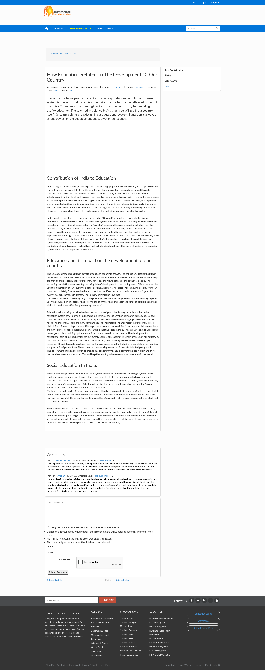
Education (70, 53)
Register (215, 2)
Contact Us (62, 665)
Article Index (122, 580)
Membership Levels (100, 635)
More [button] (110, 28)
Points (108, 460)
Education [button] (57, 28)
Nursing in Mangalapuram (161, 618)
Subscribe (107, 600)
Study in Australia (128, 646)
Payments (96, 639)
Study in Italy (126, 634)
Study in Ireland (127, 638)
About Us (50, 665)
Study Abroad (126, 618)
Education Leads (203, 613)
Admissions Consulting (102, 618)
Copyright (75, 665)
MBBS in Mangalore (158, 646)
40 (70, 90)
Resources (56, 53)
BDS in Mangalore (157, 622)
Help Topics (96, 651)
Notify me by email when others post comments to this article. (84, 527)
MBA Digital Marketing (160, 654)
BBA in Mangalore (157, 650)
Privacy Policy (88, 665)
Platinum (98, 475)
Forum (99, 28)
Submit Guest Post (203, 627)
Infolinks (95, 626)
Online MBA (97, 655)
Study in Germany (128, 630)
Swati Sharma (63, 460)
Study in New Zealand (130, 650)
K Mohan (60, 475)
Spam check (65, 559)
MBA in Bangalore (157, 626)
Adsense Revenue (100, 622)
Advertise (203, 620)
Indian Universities (129, 654)
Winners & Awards (100, 643)
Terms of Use (103, 665)
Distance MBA (156, 638)
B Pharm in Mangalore (159, 642)
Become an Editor (99, 630)
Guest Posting (98, 647)
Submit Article (54, 580)
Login (203, 2)
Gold (55, 90)
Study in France (127, 642)
